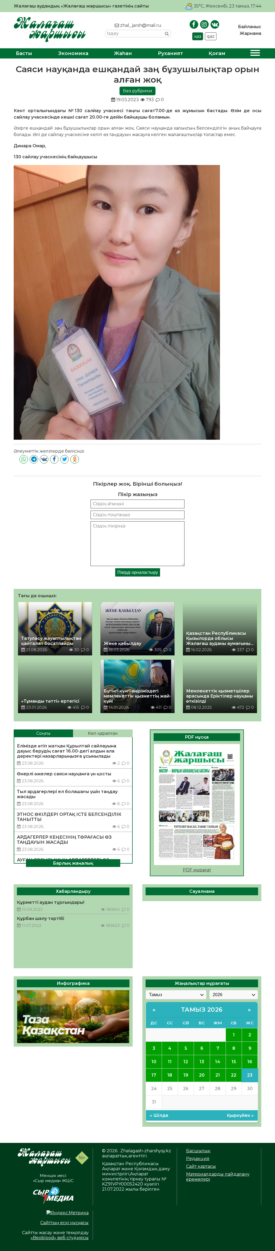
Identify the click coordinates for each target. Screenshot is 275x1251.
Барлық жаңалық (73, 863)
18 (169, 1075)
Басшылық (198, 1150)
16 (249, 1061)
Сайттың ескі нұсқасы (64, 1222)
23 (249, 1075)
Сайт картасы (201, 1166)
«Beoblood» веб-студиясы (60, 1237)
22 (233, 1075)
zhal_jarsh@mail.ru (140, 25)
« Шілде (159, 1115)
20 (202, 1075)
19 (185, 1075)
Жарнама (250, 33)
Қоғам (217, 53)
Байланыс (249, 26)
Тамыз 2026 (202, 1009)
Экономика (73, 53)
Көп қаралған (103, 733)
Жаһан (123, 53)
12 (185, 1061)
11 (170, 1061)
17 (153, 1075)
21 (217, 1075)
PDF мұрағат (197, 869)
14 (217, 1061)
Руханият (170, 53)
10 (153, 1061)
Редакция (197, 1158)
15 (233, 1061)
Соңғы (43, 733)
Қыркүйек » (240, 1115)
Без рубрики (137, 90)
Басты (24, 53)
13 (202, 1061)
